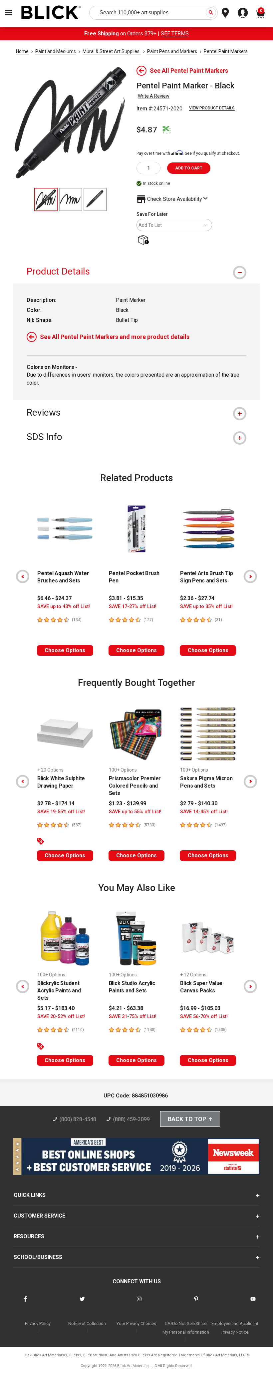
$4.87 (146, 129)
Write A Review (153, 96)
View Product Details (212, 108)
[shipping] (144, 240)
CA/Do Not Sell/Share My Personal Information (185, 1328)
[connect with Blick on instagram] (139, 1303)
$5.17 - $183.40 (56, 1008)
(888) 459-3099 (131, 1119)
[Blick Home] (51, 12)
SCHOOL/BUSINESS (38, 1257)
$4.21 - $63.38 (126, 1008)
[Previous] (22, 576)
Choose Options (65, 650)
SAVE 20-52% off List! (61, 1016)
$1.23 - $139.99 (127, 803)
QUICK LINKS (30, 1195)
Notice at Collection (87, 1323)
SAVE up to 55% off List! (135, 812)
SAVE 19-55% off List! (61, 812)
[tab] (136, 271)
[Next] (250, 576)
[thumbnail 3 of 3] (95, 199)
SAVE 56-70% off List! (204, 1016)
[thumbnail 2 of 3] (70, 199)
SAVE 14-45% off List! (204, 812)
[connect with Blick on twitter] (82, 1303)
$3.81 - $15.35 (126, 598)
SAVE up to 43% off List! (63, 606)
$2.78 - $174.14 (56, 803)
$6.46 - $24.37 (54, 598)
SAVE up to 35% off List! (206, 606)
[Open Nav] (8, 12)
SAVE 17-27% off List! (132, 606)
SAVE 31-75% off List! (132, 1016)
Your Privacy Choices (136, 1323)
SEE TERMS (175, 33)
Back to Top (187, 1118)
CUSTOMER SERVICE (39, 1216)
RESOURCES (29, 1236)
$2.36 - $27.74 (197, 598)
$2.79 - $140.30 (198, 803)
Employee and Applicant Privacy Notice (234, 1328)
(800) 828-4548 (78, 1119)
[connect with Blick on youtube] (253, 1303)
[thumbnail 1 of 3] (46, 199)
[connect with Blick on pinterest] (196, 1303)
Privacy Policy (38, 1323)
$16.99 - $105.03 (200, 1008)
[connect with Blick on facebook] (25, 1303)
